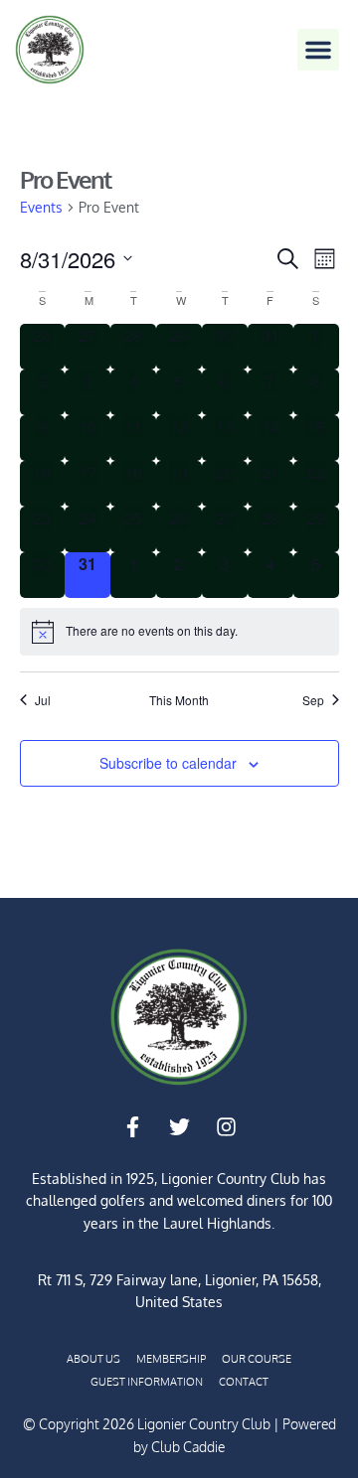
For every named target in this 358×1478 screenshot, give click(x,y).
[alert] (179, 632)
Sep (313, 700)
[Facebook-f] (132, 1127)
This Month (179, 700)
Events (41, 207)
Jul (43, 700)
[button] (318, 50)
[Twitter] (179, 1127)
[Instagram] (226, 1127)
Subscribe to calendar (168, 763)
